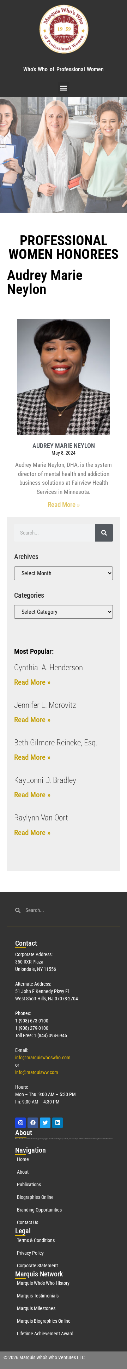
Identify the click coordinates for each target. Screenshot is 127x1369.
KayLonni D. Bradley (45, 780)
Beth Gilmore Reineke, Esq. (55, 742)
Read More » (64, 505)
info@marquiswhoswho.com (43, 1057)
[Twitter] (45, 1123)
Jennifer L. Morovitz (45, 705)
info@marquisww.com (36, 1072)
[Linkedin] (57, 1123)
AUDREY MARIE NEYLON (63, 445)
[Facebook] (33, 1123)
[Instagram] (20, 1123)
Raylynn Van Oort (41, 818)
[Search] (104, 533)
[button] (63, 88)
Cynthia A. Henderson (48, 667)
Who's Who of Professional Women (63, 69)
